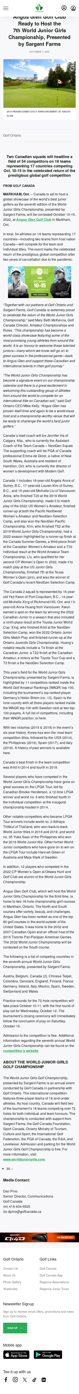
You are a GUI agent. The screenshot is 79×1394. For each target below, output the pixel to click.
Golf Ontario (13, 1259)
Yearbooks (10, 1289)
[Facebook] (5, 1379)
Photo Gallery (12, 1282)
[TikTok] (34, 1379)
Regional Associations (54, 1282)
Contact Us (10, 1268)
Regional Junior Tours (54, 1289)
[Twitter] (24, 1379)
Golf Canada (48, 1268)
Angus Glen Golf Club (33, 219)
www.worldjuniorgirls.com (24, 1159)
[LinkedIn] (43, 1379)
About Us (9, 1275)
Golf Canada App (51, 1275)
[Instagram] (15, 1379)
